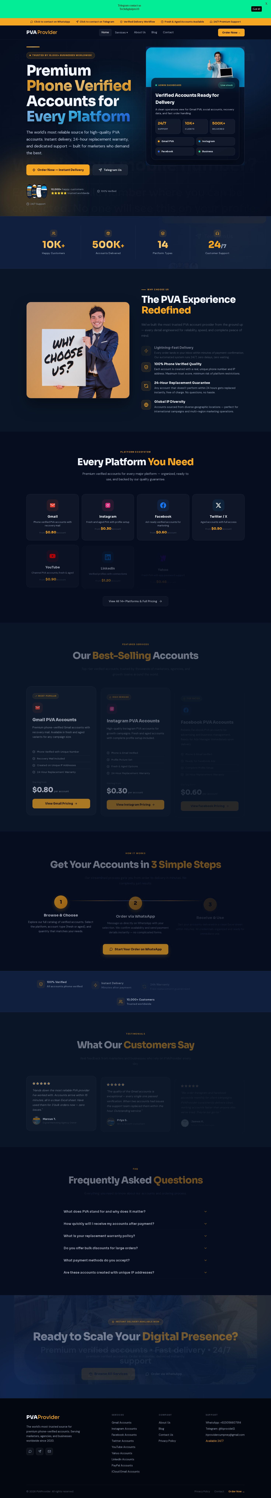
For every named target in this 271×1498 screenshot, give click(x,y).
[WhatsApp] (30, 1451)
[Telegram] (39, 1451)
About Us (140, 32)
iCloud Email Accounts (126, 1471)
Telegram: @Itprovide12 (220, 1428)
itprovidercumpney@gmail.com (225, 1434)
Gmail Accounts (121, 1422)
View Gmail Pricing (59, 802)
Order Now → (231, 32)
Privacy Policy (167, 1441)
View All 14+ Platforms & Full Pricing (133, 600)
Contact (168, 32)
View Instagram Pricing (133, 802)
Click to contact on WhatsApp (52, 21)
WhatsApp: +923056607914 (223, 1422)
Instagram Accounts (124, 1428)
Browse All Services (111, 1370)
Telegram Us (113, 170)
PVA (41, 33)
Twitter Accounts (123, 1441)
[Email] (49, 1451)
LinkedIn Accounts (123, 1459)
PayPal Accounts (122, 1465)
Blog (154, 32)
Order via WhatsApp (166, 1370)
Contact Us (166, 1434)
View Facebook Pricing (208, 802)
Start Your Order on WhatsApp (138, 948)
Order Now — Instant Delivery (60, 170)
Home (105, 32)
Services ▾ (121, 32)
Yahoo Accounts (122, 1453)
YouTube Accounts (123, 1447)
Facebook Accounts (124, 1434)
